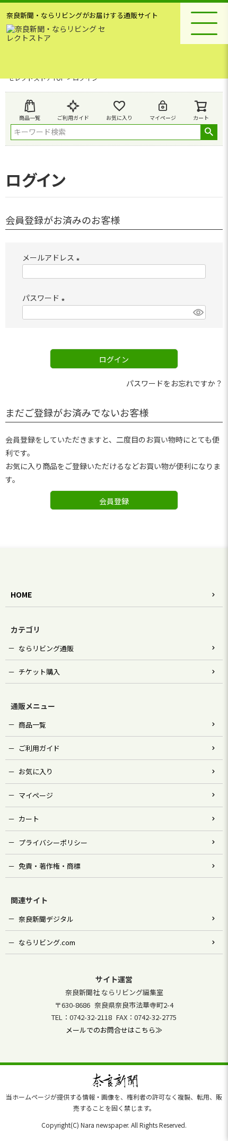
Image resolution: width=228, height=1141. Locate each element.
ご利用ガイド (73, 118)
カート (29, 819)
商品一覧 (29, 118)
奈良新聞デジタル (46, 919)
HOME (21, 594)
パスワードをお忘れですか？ (174, 383)
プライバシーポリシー (53, 842)
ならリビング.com (47, 942)
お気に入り (119, 118)
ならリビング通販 (46, 648)
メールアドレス (52, 257)
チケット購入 (39, 672)
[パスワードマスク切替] (197, 312)
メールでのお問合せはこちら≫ (114, 1030)
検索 (208, 132)
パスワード (45, 297)
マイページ (163, 118)
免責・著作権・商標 (50, 866)
